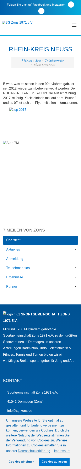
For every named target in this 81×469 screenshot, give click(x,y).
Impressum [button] (62, 451)
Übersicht (13, 240)
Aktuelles (13, 249)
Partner (11, 286)
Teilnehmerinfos (54, 60)
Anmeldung (14, 259)
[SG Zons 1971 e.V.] (17, 22)
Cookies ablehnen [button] (21, 461)
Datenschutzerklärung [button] (34, 451)
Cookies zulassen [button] (54, 461)
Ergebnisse (14, 277)
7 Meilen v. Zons (31, 60)
